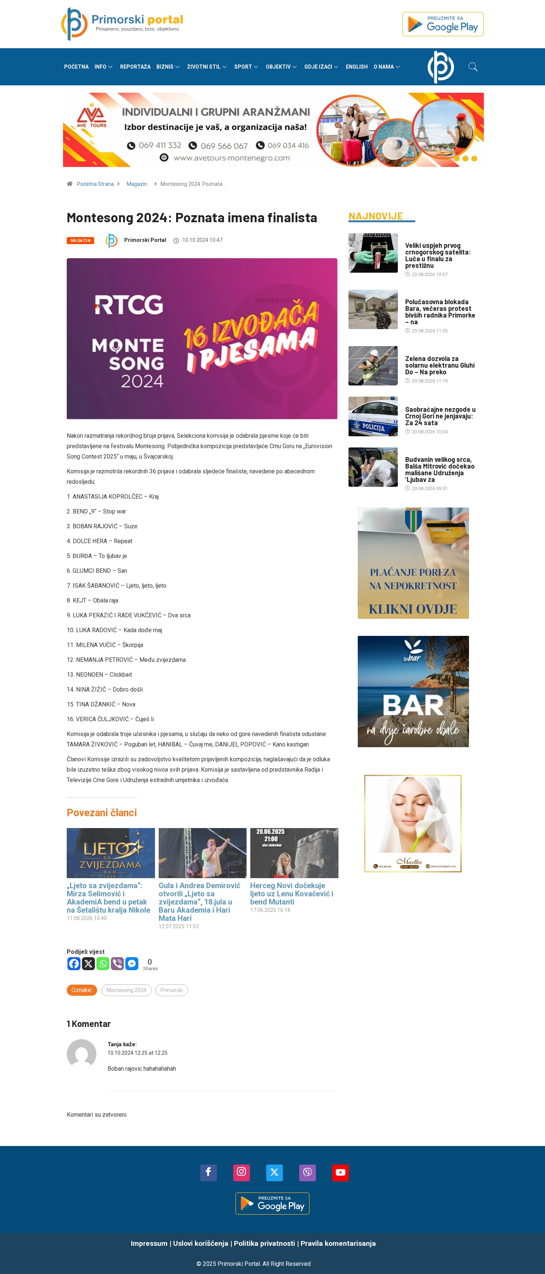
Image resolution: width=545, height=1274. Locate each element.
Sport (243, 67)
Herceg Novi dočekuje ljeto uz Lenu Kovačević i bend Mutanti (291, 893)
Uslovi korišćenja (200, 1243)
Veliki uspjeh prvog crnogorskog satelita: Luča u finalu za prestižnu (438, 255)
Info (100, 67)
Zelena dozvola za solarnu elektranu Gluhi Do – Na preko (440, 365)
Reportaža (135, 67)
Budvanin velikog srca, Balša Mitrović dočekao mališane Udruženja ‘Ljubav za (440, 469)
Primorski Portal (145, 240)
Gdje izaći (318, 67)
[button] (473, 66)
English (357, 67)
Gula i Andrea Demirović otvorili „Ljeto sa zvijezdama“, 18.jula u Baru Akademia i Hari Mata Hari (199, 902)
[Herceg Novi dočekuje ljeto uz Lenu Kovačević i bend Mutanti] (294, 853)
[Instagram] (241, 1173)
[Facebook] (73, 963)
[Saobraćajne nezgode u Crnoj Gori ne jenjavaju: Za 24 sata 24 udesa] (373, 416)
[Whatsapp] (102, 963)
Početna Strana (95, 184)
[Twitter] (274, 1173)
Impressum (149, 1243)
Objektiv (278, 67)
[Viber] (117, 963)
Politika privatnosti (264, 1243)
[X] (88, 963)
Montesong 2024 (126, 990)
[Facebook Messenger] (131, 963)
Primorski (172, 990)
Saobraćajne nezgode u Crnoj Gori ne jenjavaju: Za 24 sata (440, 416)
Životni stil (204, 67)
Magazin (137, 184)
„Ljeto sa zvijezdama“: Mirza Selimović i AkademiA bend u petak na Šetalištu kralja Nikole (108, 898)
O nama (384, 67)
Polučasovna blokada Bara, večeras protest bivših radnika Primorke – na (440, 312)
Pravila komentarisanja (338, 1243)
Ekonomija (417, 351)
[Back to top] (528, 1253)
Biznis (165, 67)
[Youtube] (340, 1173)
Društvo (415, 238)
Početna (76, 67)
